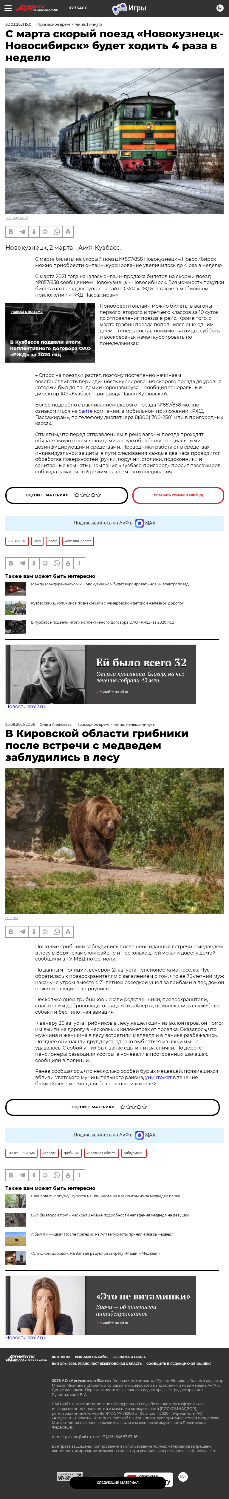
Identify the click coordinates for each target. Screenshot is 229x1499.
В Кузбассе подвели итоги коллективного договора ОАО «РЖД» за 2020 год (102, 622)
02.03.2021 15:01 (19, 24)
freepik (11, 917)
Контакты (61, 1357)
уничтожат (159, 1077)
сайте (85, 411)
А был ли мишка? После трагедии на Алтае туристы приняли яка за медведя (102, 1234)
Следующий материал (118, 1483)
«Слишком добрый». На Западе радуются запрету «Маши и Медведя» (95, 1253)
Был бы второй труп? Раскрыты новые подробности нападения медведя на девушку (110, 1215)
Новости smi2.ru (25, 706)
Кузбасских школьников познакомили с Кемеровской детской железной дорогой (107, 603)
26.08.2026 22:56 (20, 724)
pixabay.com (16, 217)
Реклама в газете (129, 1357)
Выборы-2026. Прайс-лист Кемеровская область (97, 1364)
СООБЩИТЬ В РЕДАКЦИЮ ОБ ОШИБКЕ (178, 1364)
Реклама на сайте (92, 1357)
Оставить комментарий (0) (178, 495)
